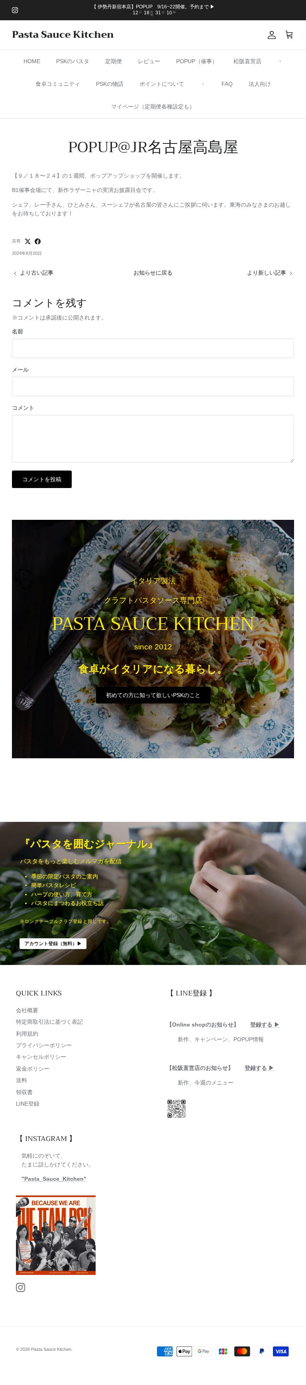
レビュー (149, 61)
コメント (23, 408)
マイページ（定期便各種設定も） (153, 106)
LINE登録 (27, 1103)
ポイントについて (161, 84)
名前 (17, 331)
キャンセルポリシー (41, 1057)
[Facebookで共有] (38, 241)
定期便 (113, 61)
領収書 (24, 1092)
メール (20, 369)
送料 (21, 1080)
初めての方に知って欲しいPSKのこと (153, 695)
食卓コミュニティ (57, 84)
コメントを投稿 (41, 479)
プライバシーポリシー (44, 1045)
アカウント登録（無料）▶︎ (53, 943)
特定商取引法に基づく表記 (49, 1022)
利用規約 (27, 1034)
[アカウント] (270, 35)
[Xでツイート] (28, 241)
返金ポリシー (32, 1068)
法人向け (260, 84)
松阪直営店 (247, 61)
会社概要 (27, 1010)
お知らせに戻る (153, 272)
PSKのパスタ (72, 61)
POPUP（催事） (197, 61)
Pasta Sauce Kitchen (51, 1349)
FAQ (227, 84)
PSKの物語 (110, 84)
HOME (32, 61)
